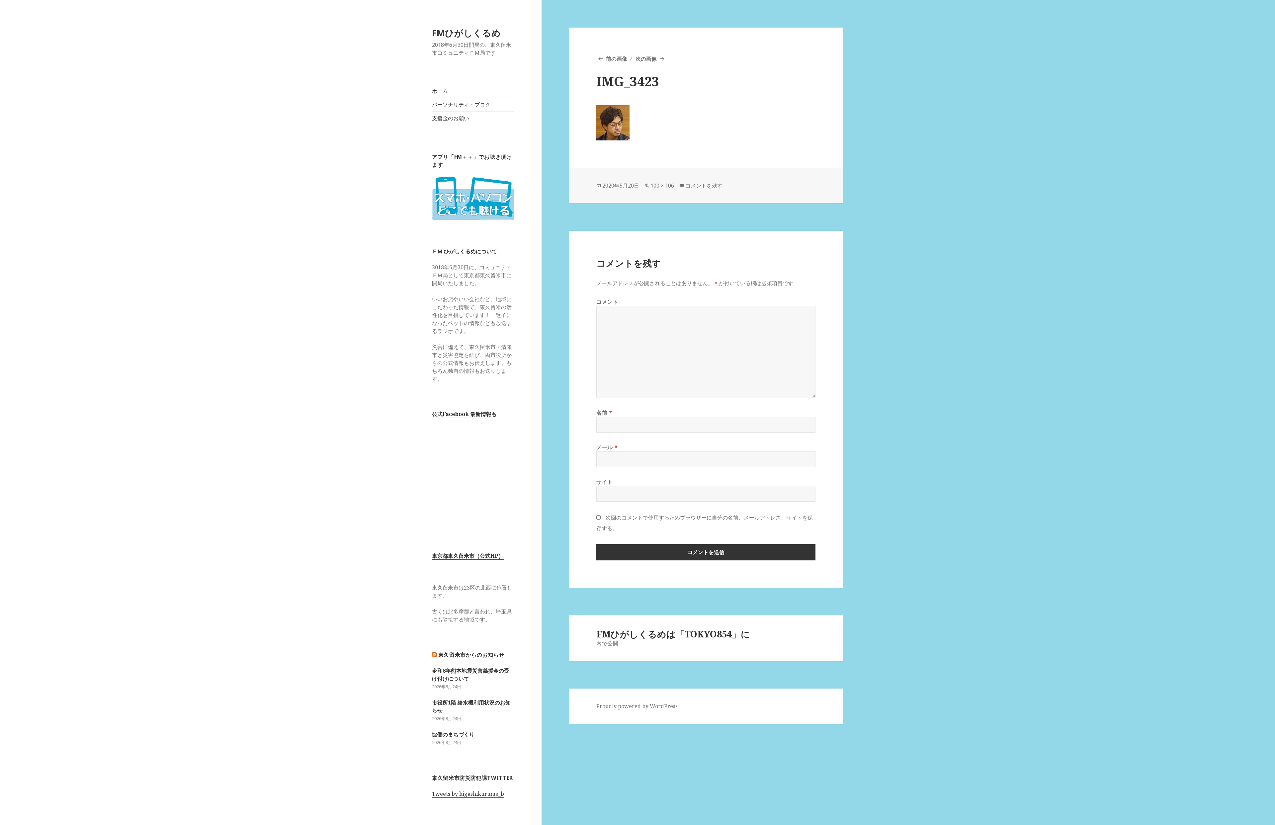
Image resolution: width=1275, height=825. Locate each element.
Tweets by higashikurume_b (468, 793)
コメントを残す (703, 185)
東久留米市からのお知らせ (471, 654)
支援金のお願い (450, 118)
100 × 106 (662, 185)
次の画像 (646, 58)
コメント (607, 301)
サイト (604, 481)
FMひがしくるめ (466, 33)
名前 (604, 412)
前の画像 (616, 58)
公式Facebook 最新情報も (464, 414)
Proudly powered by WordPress (637, 706)
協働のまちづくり (453, 734)
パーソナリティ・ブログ (461, 104)
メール (607, 447)
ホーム (440, 91)
